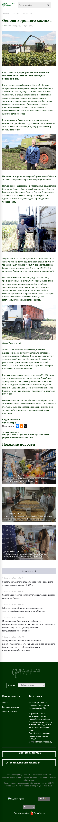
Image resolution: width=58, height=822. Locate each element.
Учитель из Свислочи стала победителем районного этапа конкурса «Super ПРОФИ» (27, 583)
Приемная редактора (29, 752)
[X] (25, 426)
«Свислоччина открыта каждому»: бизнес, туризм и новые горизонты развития (25, 555)
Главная (5, 13)
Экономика (27, 13)
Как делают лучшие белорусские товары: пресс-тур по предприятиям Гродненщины (28, 517)
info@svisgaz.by (44, 741)
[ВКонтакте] (17, 426)
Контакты (36, 696)
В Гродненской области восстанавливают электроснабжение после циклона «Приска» (23, 610)
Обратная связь (9, 711)
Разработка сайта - (22, 813)
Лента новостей (29, 571)
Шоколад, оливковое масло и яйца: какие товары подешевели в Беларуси (25, 479)
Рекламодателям (10, 707)
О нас (4, 702)
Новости (15, 13)
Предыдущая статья (10, 432)
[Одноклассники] (21, 426)
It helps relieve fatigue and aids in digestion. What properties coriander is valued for (25, 436)
